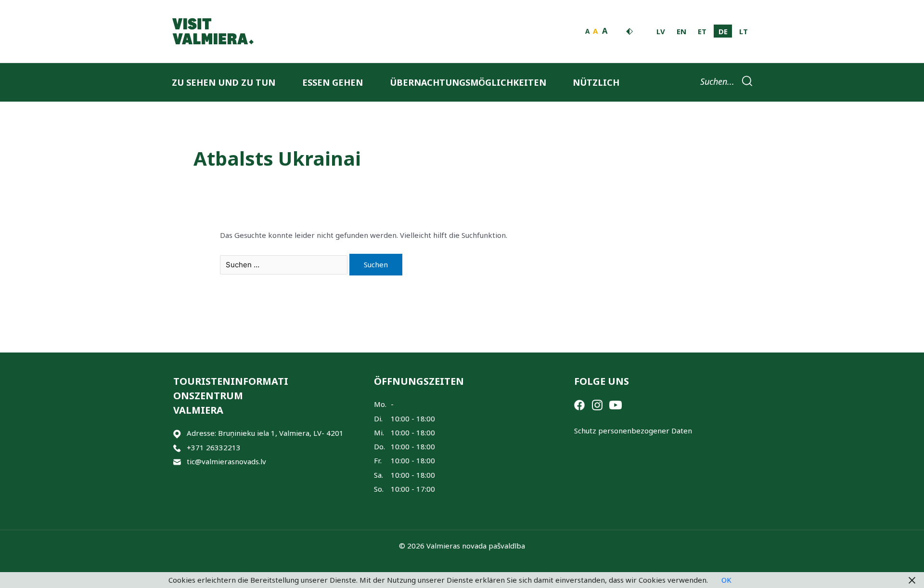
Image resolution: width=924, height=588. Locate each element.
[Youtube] (615, 404)
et (702, 31)
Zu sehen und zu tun (223, 82)
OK (726, 580)
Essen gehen (332, 82)
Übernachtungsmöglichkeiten (468, 82)
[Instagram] (597, 404)
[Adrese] (177, 433)
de (723, 31)
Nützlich (596, 82)
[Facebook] (579, 404)
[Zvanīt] (177, 448)
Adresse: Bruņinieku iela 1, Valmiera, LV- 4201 (265, 433)
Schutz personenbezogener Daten (633, 430)
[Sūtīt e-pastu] (177, 462)
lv (660, 31)
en (681, 31)
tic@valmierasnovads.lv (226, 461)
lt (743, 31)
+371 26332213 (214, 447)
